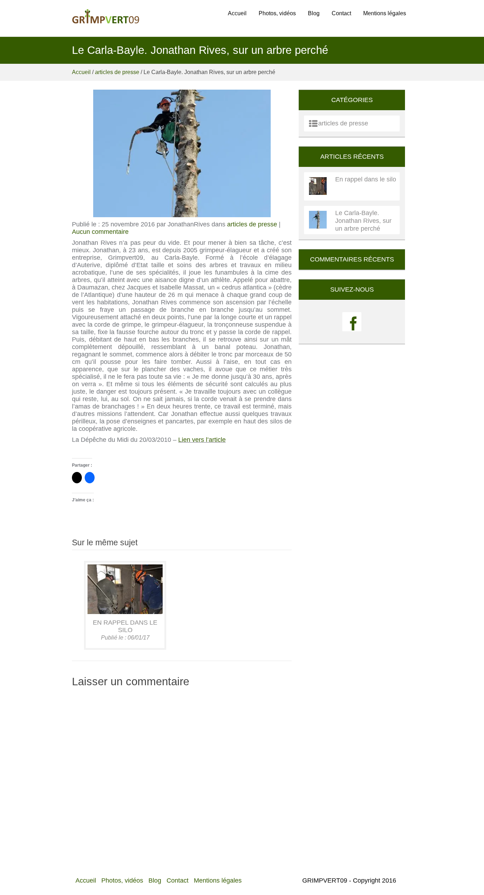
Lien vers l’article (202, 439)
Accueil (237, 13)
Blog (314, 13)
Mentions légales (384, 13)
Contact (341, 13)
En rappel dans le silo (125, 626)
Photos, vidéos (277, 13)
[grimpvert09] (106, 18)
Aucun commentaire (100, 231)
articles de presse (117, 72)
